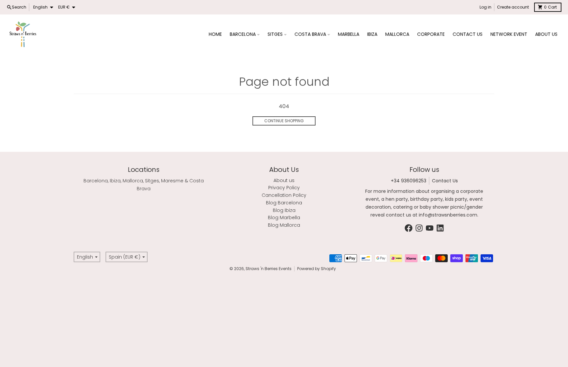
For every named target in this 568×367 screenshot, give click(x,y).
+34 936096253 (408, 180)
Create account (513, 7)
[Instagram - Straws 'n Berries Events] (419, 228)
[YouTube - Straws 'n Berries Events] (430, 228)
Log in (485, 7)
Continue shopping (284, 121)
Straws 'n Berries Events (269, 268)
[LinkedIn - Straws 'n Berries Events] (440, 228)
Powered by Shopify (316, 268)
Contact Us (445, 180)
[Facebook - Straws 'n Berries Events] (409, 228)
